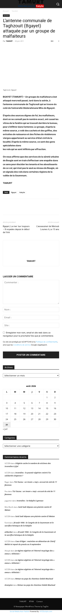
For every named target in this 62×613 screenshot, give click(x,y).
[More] (32, 47)
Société (15, 11)
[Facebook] (6, 47)
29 (47, 419)
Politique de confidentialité (46, 342)
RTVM (31, 601)
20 (32, 413)
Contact (39, 601)
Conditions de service (22, 345)
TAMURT (9, 41)
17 (7, 413)
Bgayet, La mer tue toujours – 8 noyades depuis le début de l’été (16, 229)
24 (7, 419)
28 (39, 419)
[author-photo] (31, 257)
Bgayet (13, 192)
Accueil (6, 11)
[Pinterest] (19, 47)
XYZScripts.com (46, 611)
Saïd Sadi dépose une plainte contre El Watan (35, 516)
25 (15, 419)
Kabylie (22, 192)
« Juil (5, 429)
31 (7, 424)
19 (24, 413)
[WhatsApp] (26, 47)
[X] (12, 47)
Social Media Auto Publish (19, 611)
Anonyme (9, 585)
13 (32, 408)
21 (39, 413)
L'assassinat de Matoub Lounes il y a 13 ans (47, 228)
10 (7, 408)
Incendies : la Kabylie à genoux (30, 500)
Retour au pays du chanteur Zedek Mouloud (34, 578)
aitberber (9, 532)
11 (15, 408)
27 (32, 419)
